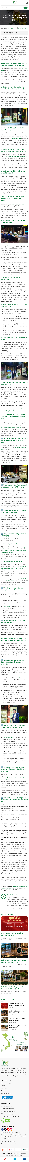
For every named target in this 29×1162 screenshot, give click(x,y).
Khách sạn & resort (9, 737)
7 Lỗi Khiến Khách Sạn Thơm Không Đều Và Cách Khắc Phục (14, 961)
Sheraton (23, 550)
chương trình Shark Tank (10, 245)
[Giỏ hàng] (27, 2)
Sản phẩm (4, 1088)
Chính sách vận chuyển (8, 1111)
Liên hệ (3, 1085)
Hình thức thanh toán (7, 1108)
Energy (11, 552)
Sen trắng (18, 568)
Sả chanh (23, 566)
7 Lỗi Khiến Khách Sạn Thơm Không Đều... (16, 1012)
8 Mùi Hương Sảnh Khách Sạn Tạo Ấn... (17, 1026)
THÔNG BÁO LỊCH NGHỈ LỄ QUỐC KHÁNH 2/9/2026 (13, 934)
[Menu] (2, 3)
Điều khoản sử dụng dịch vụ (9, 1114)
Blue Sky (11, 550)
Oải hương (4, 568)
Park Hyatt (4, 552)
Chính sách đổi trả (6, 1106)
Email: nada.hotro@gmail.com (10, 1144)
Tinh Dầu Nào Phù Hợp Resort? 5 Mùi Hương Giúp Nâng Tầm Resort (14, 988)
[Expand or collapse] (26, 32)
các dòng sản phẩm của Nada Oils (11, 427)
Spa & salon (6, 606)
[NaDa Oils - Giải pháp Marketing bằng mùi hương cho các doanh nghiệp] (14, 2)
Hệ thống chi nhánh (7, 1093)
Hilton (6, 550)
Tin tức (3, 1091)
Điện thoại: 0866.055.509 (8, 1141)
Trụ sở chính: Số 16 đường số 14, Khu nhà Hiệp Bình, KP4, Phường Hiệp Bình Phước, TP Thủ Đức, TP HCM (14, 1136)
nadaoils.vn (18, 678)
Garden (17, 550)
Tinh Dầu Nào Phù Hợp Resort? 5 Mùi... (17, 1019)
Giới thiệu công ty (6, 1083)
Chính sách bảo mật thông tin (10, 1116)
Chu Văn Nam (22, 28)
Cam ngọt (11, 568)
